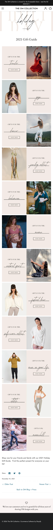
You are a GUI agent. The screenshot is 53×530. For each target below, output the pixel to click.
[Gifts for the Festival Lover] (26, 315)
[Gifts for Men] (26, 382)
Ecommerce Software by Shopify (31, 521)
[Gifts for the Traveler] (26, 78)
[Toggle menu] (2, 8)
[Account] (45, 8)
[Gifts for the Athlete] (26, 416)
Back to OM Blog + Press (26, 489)
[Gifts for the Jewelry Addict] (26, 179)
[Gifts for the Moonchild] (26, 450)
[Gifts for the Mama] (26, 247)
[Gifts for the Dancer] (26, 146)
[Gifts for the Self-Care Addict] (26, 348)
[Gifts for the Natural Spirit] (26, 281)
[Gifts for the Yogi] (26, 112)
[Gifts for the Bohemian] (26, 213)
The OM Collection (14, 521)
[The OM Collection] (26, 8)
